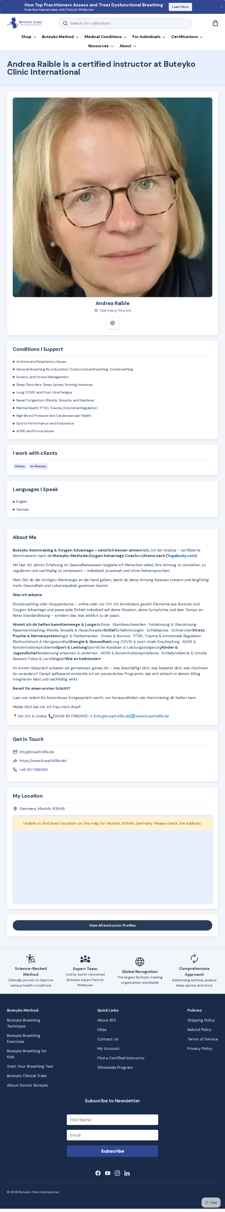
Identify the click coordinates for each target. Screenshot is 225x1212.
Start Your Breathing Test (30, 1066)
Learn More (180, 7)
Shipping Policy (201, 1020)
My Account (108, 1048)
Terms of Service (202, 1039)
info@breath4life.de (112, 716)
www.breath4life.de (152, 716)
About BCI (106, 1020)
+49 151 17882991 (33, 769)
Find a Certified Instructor (121, 1058)
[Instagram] (112, 323)
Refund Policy (199, 1029)
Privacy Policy (199, 1048)
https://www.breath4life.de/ (43, 760)
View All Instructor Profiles (112, 925)
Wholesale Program (115, 1067)
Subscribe (112, 1151)
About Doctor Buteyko (27, 1085)
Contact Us (107, 1039)
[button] (215, 23)
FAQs (102, 1029)
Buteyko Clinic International (39, 1192)
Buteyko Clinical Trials (27, 1075)
